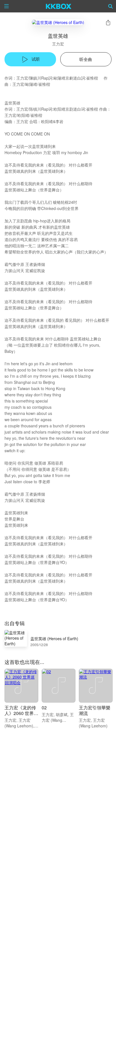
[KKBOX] (59, 6)
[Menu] (6, 6)
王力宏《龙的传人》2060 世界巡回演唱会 (21, 713)
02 (44, 707)
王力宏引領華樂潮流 (94, 710)
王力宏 (58, 44)
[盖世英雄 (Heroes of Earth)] (58, 22)
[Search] (110, 6)
